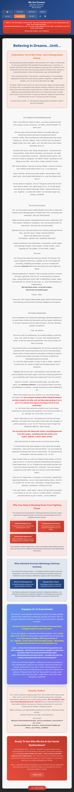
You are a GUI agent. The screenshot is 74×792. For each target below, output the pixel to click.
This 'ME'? (32, 16)
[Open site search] (45, 16)
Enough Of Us (19, 16)
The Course (19, 11)
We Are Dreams (36, 2)
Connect (7, 16)
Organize (42, 11)
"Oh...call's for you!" (37, 788)
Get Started (32, 11)
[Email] (40, 16)
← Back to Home (37, 774)
